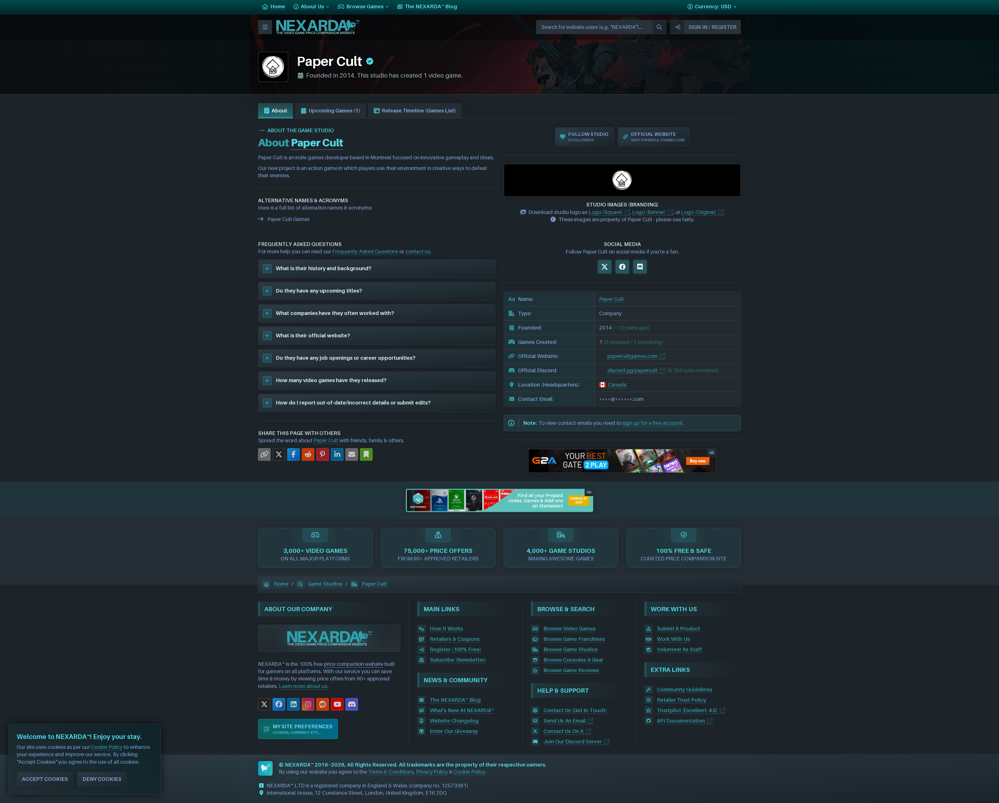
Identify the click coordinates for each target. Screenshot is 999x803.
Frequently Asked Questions (365, 251)
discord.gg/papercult (632, 370)
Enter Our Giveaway (454, 731)
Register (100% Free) (455, 649)
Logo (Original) (698, 212)
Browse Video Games (569, 628)
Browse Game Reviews (571, 670)
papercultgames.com (632, 356)
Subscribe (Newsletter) (458, 660)
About (279, 111)
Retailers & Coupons (454, 639)
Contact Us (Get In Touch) (575, 710)
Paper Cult (325, 440)
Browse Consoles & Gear (573, 660)
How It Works (446, 628)
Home (281, 584)
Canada (617, 385)
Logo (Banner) (649, 212)
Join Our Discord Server (572, 741)
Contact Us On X (563, 731)
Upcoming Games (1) (334, 111)
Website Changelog (454, 721)
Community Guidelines (685, 689)
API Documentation (681, 721)
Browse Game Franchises (574, 639)
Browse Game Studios (570, 649)
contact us (417, 251)
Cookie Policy (469, 772)
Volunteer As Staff (679, 649)
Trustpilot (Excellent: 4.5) (687, 710)
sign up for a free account (652, 423)
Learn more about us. (304, 686)
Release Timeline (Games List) (419, 111)
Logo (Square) (605, 212)
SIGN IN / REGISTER (712, 27)
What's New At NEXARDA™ (462, 710)
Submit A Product (678, 628)
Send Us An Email (564, 721)
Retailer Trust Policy (681, 700)
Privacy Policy (432, 772)
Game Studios (325, 584)
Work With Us (673, 639)
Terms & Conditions (391, 772)
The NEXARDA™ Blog (455, 700)
